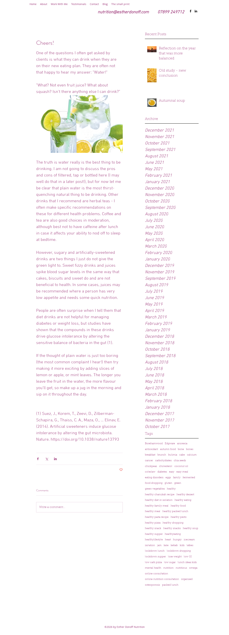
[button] (43, 4)
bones (189, 449)
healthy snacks (172, 528)
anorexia (182, 443)
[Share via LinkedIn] (55, 459)
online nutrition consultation (162, 579)
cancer (149, 460)
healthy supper (154, 534)
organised (187, 579)
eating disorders (154, 477)
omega (193, 568)
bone (181, 449)
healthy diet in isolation (158, 500)
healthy (171, 489)
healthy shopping (173, 523)
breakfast (150, 455)
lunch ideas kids (187, 562)
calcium (192, 455)
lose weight (175, 557)
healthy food (178, 506)
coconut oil (181, 466)
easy (171, 472)
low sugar (170, 562)
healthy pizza (152, 523)
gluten (168, 483)
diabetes (162, 472)
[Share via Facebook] (38, 459)
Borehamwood (154, 443)
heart (168, 540)
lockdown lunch (155, 551)
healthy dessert (185, 494)
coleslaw (150, 472)
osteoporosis (152, 585)
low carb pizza (153, 562)
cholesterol (165, 466)
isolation (150, 545)
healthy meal (152, 511)
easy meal (182, 472)
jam (159, 545)
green (177, 483)
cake (182, 455)
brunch (161, 455)
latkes (190, 545)
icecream (189, 540)
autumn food (168, 449)
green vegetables (155, 489)
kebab (174, 545)
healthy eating (183, 500)
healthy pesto (179, 517)
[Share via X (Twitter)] (46, 459)
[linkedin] (196, 11)
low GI (188, 557)
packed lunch (170, 585)
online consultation (156, 574)
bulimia (172, 455)
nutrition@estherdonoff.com (123, 12)
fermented (189, 477)
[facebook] (190, 11)
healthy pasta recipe (157, 517)
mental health (153, 568)
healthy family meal (157, 506)
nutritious (181, 568)
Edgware (170, 443)
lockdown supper (155, 557)
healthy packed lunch (175, 511)
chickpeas (151, 466)
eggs (168, 477)
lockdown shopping (179, 551)
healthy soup (190, 528)
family (177, 477)
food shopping (153, 483)
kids (182, 545)
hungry (177, 540)
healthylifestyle (154, 540)
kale (166, 545)
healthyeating (173, 534)
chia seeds (180, 460)
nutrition (168, 568)
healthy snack (153, 528)
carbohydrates (163, 460)
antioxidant (151, 449)
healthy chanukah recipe (159, 494)
